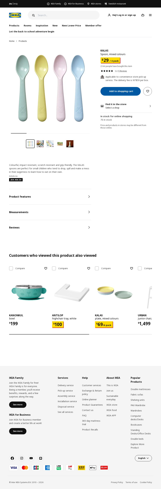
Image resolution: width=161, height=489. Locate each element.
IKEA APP (111, 415)
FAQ (84, 415)
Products (23, 41)
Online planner (89, 399)
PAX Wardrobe (138, 405)
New (55, 25)
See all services (65, 411)
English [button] (141, 458)
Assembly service (66, 395)
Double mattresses (140, 389)
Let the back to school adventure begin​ (31, 31)
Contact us (87, 410)
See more (17, 404)
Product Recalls (90, 429)
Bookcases (136, 424)
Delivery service (66, 385)
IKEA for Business (76, 3)
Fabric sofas (137, 394)
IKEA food (111, 410)
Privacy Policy (117, 482)
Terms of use (131, 482)
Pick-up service (65, 390)
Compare (20, 268)
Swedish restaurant (117, 3)
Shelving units (138, 399)
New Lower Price (71, 25)
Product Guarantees (92, 404)
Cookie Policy (146, 482)
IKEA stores (96, 3)
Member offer (93, 25)
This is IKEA (112, 385)
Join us (109, 390)
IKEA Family (56, 3)
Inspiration (42, 25)
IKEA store (111, 404)
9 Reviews (122, 71)
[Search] (33, 15)
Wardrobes (136, 410)
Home (11, 41)
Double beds (137, 438)
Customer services (91, 385)
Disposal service (66, 406)
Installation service (67, 401)
